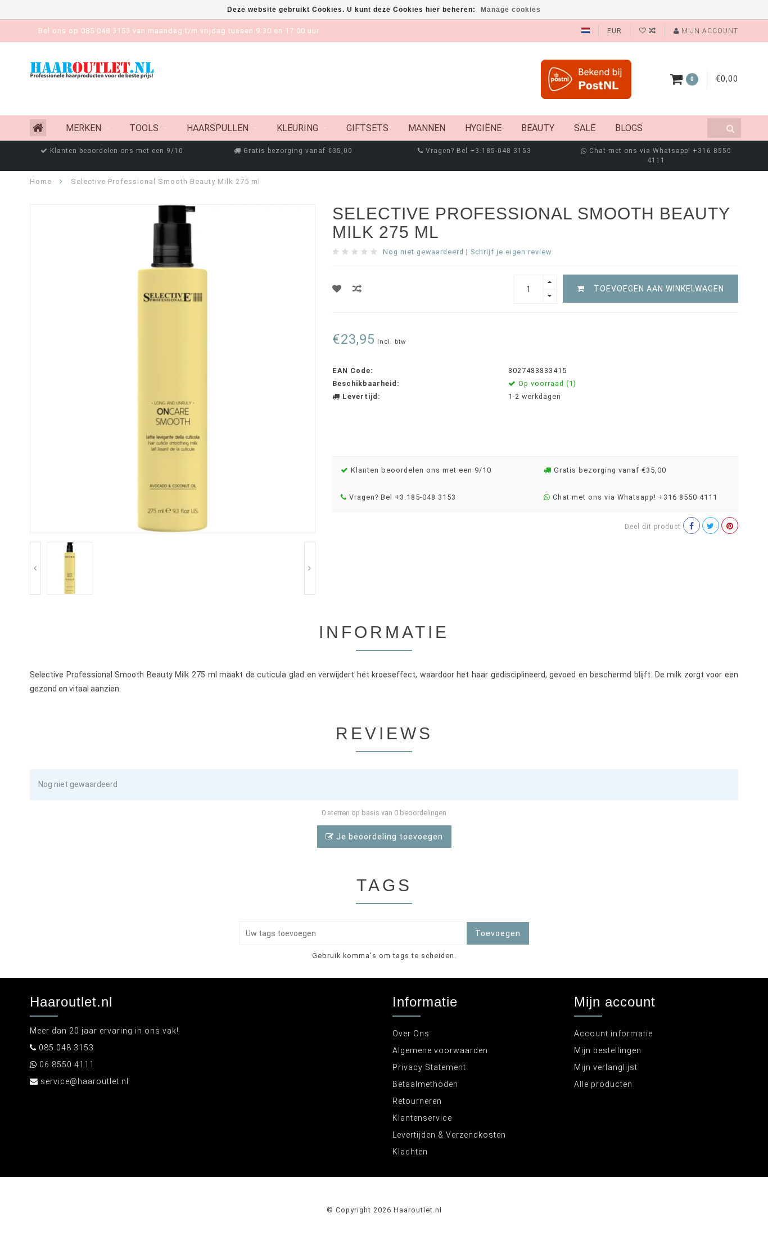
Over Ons (411, 1033)
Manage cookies (511, 10)
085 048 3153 (66, 1047)
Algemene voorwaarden (440, 1050)
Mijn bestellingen (607, 1050)
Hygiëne (483, 128)
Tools (144, 128)
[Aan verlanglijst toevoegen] (337, 289)
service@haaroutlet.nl (84, 1081)
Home (41, 181)
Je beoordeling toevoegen (388, 836)
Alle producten (603, 1084)
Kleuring (297, 128)
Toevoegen (498, 933)
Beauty (537, 128)
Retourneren (417, 1101)
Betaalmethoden (425, 1084)
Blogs (629, 128)
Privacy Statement (429, 1067)
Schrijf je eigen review (511, 252)
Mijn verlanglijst (606, 1067)
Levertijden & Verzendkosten (449, 1134)
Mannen (426, 128)
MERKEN (83, 128)
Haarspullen (218, 128)
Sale (584, 128)
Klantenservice (422, 1117)
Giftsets (367, 128)
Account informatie (613, 1033)
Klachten (410, 1151)
